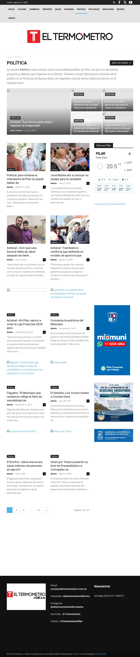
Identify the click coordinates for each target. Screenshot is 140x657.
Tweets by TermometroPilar (110, 204)
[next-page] (47, 510)
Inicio (11, 9)
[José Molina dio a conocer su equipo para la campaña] (70, 157)
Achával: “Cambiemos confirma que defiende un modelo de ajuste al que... (67, 251)
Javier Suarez (16, 130)
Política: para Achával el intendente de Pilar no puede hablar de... (25, 179)
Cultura (22, 9)
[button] (114, 2)
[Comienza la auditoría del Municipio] (70, 302)
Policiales (94, 9)
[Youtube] (130, 2)
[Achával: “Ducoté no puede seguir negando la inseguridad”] (39, 116)
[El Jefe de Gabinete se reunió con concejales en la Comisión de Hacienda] (86, 123)
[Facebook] (119, 2)
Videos (11, 18)
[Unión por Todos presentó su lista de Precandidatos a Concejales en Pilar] (70, 443)
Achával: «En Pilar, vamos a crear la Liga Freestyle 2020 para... (25, 324)
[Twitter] (125, 2)
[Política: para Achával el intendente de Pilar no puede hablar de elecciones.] (26, 157)
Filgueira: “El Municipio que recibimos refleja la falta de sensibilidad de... (24, 396)
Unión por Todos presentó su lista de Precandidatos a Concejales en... (69, 465)
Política (81, 9)
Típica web (79, 653)
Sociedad (69, 9)
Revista (120, 9)
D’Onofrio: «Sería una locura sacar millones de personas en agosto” (24, 465)
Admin (10, 187)
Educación (108, 9)
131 (38, 510)
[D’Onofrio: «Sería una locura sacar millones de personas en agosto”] (26, 443)
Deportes (47, 9)
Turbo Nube (100, 653)
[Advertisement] (70, 48)
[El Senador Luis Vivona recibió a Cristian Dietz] (70, 375)
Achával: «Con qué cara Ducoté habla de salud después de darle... (22, 251)
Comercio (34, 9)
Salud (58, 9)
